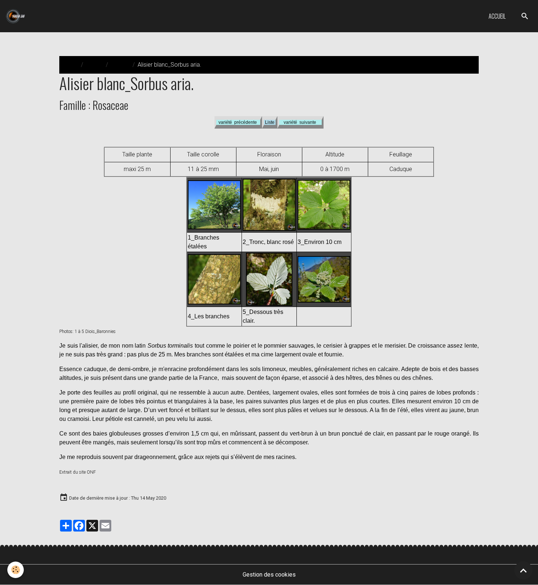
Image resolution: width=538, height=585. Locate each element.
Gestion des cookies (269, 574)
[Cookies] (15, 570)
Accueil (497, 16)
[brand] (17, 16)
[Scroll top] (523, 570)
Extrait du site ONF (77, 472)
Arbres (94, 64)
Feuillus (120, 64)
